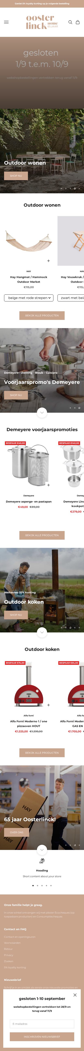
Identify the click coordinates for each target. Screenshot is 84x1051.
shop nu (16, 184)
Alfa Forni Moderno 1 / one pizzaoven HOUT (28, 723)
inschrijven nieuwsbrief (42, 1036)
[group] (42, 73)
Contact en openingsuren (19, 936)
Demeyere (28, 495)
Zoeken (8, 961)
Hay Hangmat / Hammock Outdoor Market (28, 279)
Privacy (8, 955)
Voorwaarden (12, 942)
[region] (42, 151)
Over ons (16, 832)
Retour (8, 948)
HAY (29, 271)
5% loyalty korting (15, 967)
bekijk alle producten (42, 315)
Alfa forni (29, 715)
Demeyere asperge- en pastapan (29, 501)
